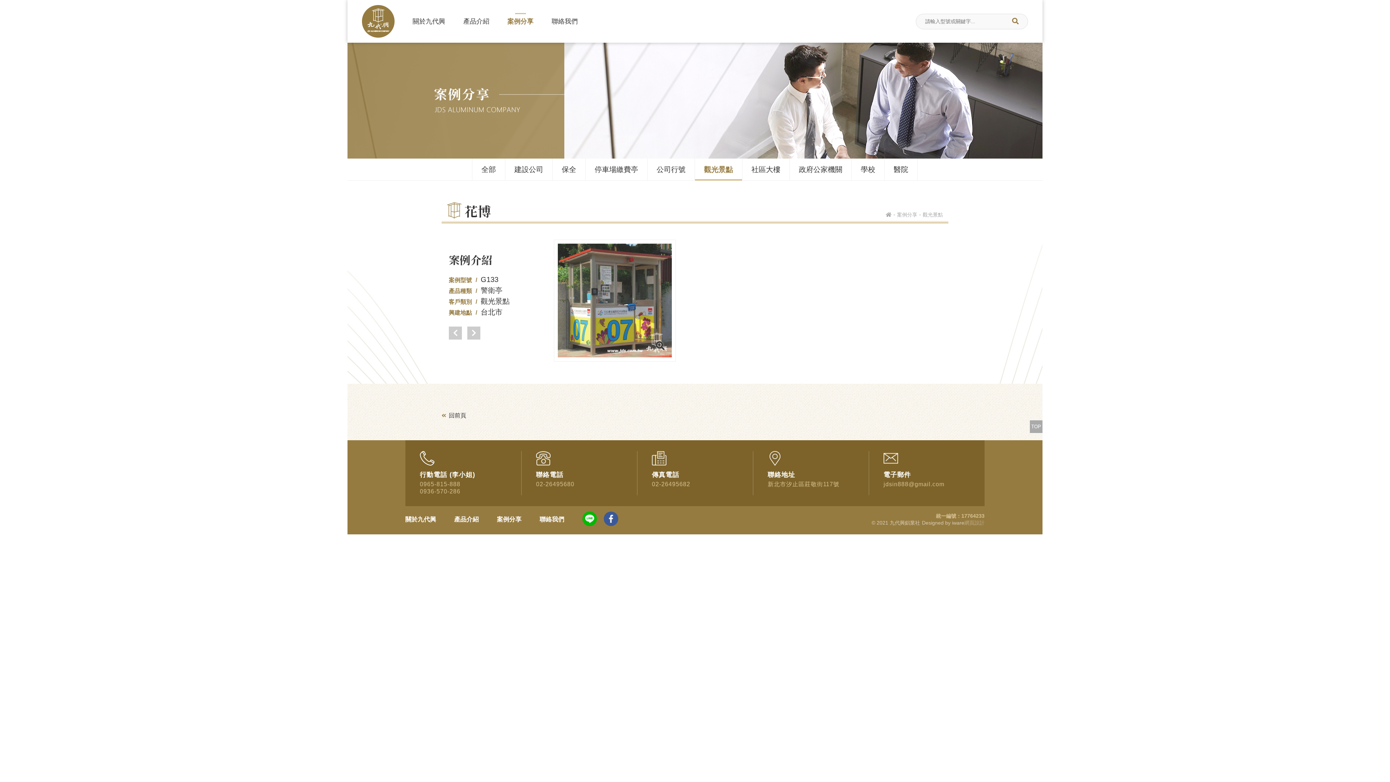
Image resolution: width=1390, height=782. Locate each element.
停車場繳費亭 (616, 169)
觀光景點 (718, 169)
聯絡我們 (565, 21)
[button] (455, 333)
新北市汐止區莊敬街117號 (803, 484)
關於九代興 (429, 21)
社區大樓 (765, 169)
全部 (488, 169)
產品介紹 (476, 21)
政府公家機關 (820, 169)
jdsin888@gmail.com (914, 484)
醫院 (901, 169)
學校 (868, 169)
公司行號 (671, 169)
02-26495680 (555, 484)
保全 (569, 169)
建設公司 (528, 169)
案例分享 (520, 21)
